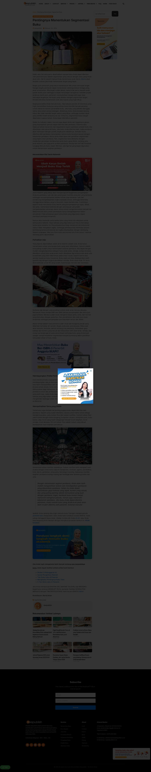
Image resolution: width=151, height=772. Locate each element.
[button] (90, 370)
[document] (75, 386)
